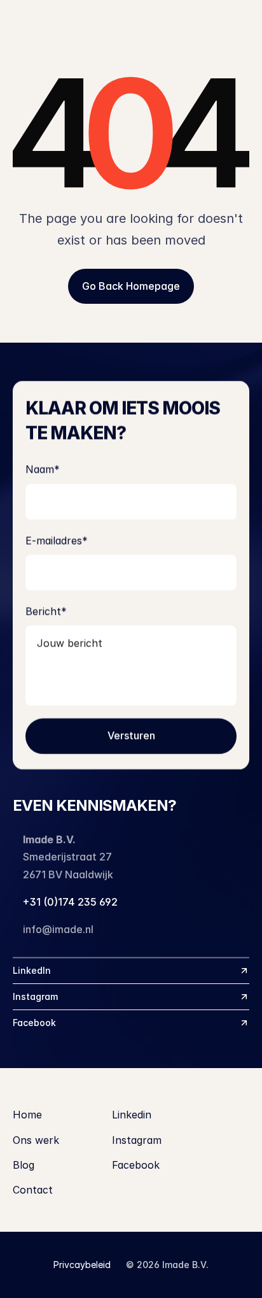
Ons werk (36, 1140)
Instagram (137, 1140)
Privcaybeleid (82, 1264)
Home (27, 1114)
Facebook (136, 1165)
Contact (33, 1189)
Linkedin (131, 1114)
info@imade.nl (58, 929)
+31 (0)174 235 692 (70, 901)
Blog (23, 1165)
